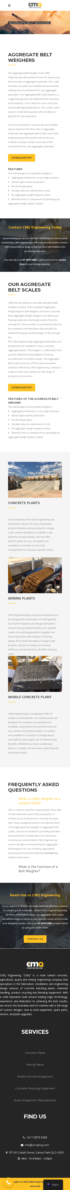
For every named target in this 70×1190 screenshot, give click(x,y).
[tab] (35, 800)
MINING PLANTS (21, 598)
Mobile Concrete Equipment (35, 1076)
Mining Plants (35, 1064)
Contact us (51, 853)
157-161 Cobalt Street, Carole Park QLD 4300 (36, 1152)
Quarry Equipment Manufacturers (35, 1100)
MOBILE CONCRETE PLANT (30, 697)
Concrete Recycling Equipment (35, 1088)
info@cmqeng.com (37, 1145)
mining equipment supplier (35, 632)
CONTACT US (35, 939)
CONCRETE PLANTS (24, 503)
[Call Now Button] (8, 1182)
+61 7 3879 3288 (36, 1137)
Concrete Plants (35, 1052)
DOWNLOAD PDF (22, 157)
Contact (54, 367)
